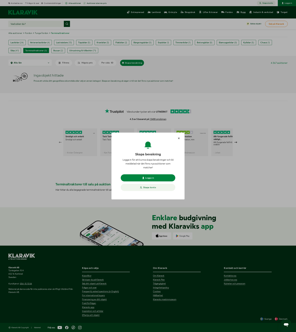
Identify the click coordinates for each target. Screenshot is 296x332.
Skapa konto (149, 187)
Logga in (149, 178)
